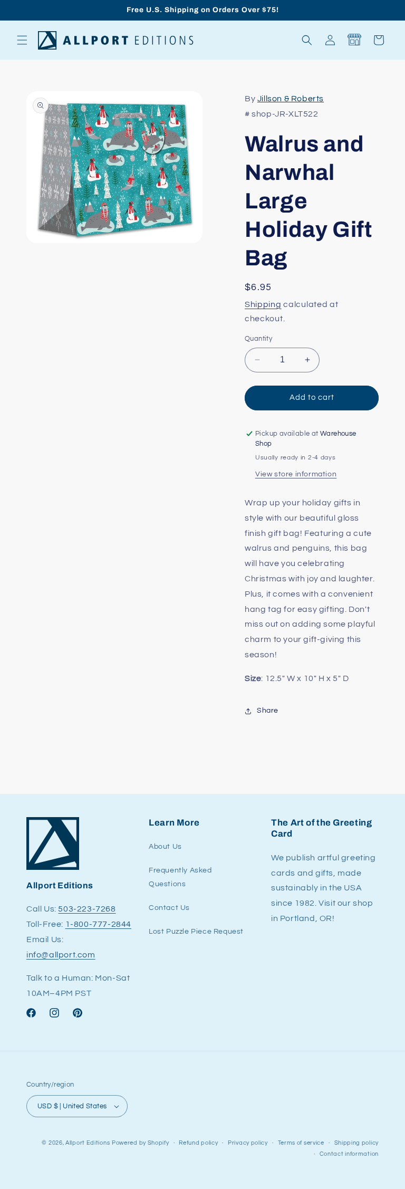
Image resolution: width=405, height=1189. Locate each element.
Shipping (263, 304)
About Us (165, 846)
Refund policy (198, 1143)
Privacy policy (248, 1143)
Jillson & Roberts (290, 98)
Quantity (258, 338)
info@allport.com (60, 955)
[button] (22, 40)
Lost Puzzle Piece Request (196, 931)
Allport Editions (87, 1143)
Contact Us (169, 908)
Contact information (349, 1154)
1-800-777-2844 (98, 924)
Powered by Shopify (140, 1143)
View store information (295, 474)
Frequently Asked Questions (180, 877)
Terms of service (301, 1143)
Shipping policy (356, 1143)
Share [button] (267, 710)
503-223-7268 (86, 909)
